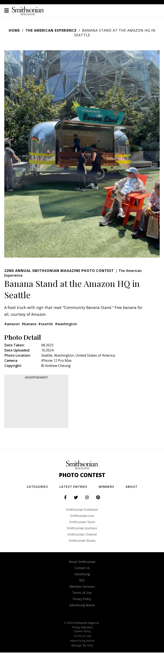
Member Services (82, 586)
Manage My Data (83, 645)
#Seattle (45, 324)
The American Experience (51, 30)
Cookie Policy (82, 631)
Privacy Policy (82, 599)
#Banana (29, 324)
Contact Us (82, 568)
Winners (106, 487)
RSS (82, 580)
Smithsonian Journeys (82, 528)
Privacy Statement (82, 627)
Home (14, 30)
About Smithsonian (82, 562)
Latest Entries (73, 487)
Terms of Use (82, 593)
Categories (37, 487)
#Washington (66, 324)
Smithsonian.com (82, 516)
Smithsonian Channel (82, 534)
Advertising (82, 574)
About (132, 487)
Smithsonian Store (82, 522)
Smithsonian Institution (82, 509)
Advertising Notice (82, 605)
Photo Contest (82, 475)
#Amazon (12, 324)
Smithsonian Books (82, 540)
